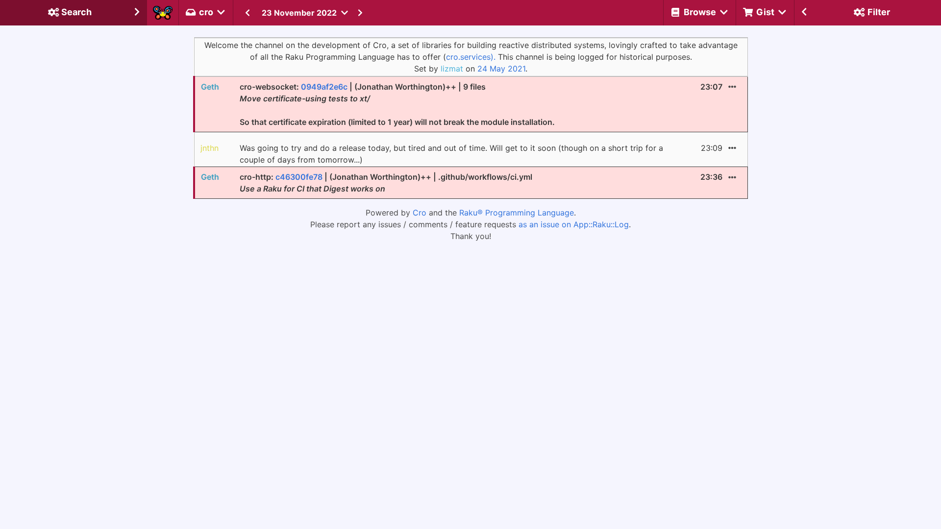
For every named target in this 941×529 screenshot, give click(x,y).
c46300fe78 (298, 177)
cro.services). (470, 57)
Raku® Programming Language (516, 212)
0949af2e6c (324, 87)
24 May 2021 (501, 68)
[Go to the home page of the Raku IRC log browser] (162, 12)
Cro (419, 212)
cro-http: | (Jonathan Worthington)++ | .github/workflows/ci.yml (386, 182)
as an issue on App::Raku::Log (574, 224)
